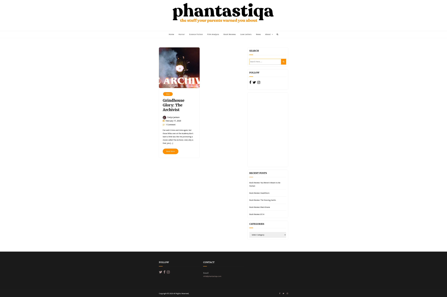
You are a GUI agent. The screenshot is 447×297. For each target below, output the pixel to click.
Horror (182, 34)
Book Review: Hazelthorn (259, 193)
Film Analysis (213, 34)
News (258, 34)
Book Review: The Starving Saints (262, 200)
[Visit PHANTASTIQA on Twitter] (254, 83)
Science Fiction (196, 34)
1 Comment (170, 125)
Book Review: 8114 (256, 214)
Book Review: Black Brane (259, 207)
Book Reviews (230, 34)
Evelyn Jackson (173, 117)
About (268, 34)
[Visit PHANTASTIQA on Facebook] (250, 83)
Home (171, 34)
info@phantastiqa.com (212, 276)
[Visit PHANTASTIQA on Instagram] (258, 83)
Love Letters (246, 34)
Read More (170, 151)
